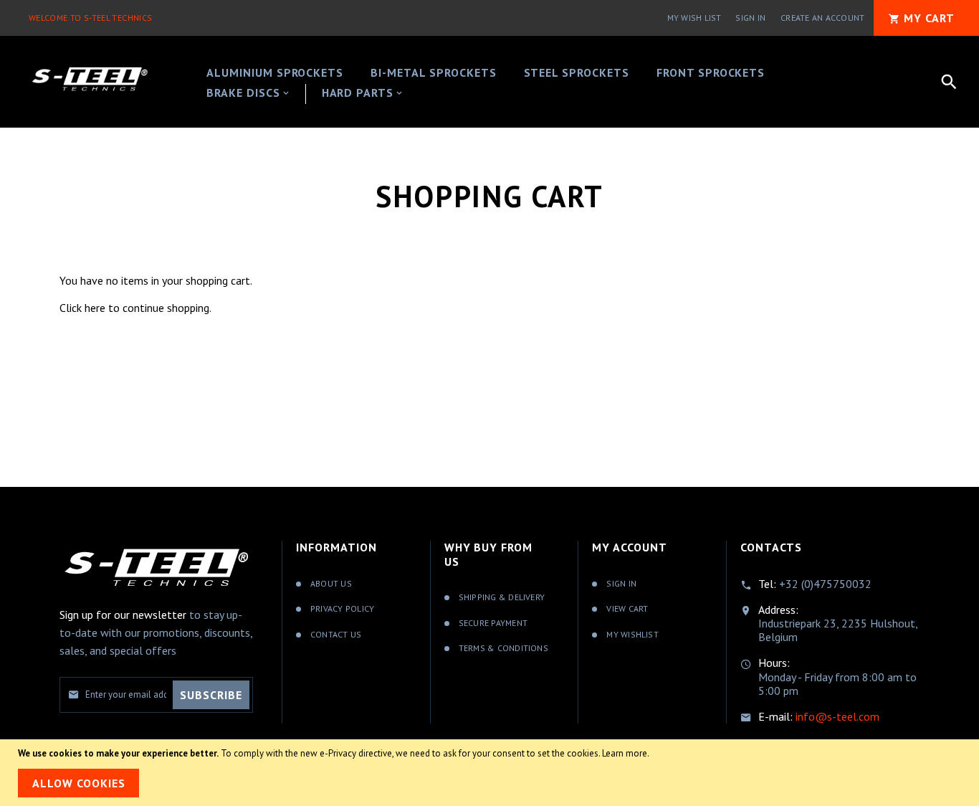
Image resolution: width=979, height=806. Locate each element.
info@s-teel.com (837, 716)
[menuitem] (274, 74)
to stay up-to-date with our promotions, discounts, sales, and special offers (155, 632)
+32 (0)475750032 (825, 584)
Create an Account (822, 17)
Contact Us (335, 634)
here (95, 307)
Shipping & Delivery (502, 597)
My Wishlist (632, 634)
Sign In (750, 17)
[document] (489, 772)
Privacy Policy (342, 608)
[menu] (495, 82)
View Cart (627, 608)
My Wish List (694, 17)
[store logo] (90, 79)
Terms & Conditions (503, 648)
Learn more (624, 753)
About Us (331, 583)
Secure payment (493, 622)
